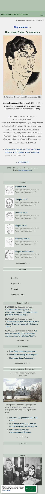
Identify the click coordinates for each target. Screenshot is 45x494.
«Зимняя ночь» (9, 133)
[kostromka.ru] (22, 401)
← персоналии (22, 162)
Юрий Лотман (20, 187)
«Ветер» (9, 129)
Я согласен (30, 489)
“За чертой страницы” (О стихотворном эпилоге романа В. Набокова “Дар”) (21, 333)
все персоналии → (22, 363)
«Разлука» (7, 136)
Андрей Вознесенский (24, 252)
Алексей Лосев (21, 213)
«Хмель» (15, 139)
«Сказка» (7, 139)
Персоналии (21, 27)
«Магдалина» (21, 133)
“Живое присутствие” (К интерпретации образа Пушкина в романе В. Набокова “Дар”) (22, 323)
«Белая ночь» (17, 126)
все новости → (22, 340)
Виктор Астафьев (22, 239)
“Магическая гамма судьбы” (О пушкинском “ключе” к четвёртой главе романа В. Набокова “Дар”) (21, 312)
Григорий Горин (21, 200)
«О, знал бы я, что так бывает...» (22, 142)
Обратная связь (17, 294)
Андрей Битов (21, 226)
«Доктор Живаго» (36, 123)
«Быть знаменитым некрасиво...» (14, 123)
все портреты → (22, 263)
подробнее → (22, 437)
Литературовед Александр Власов (14, 14)
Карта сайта (16, 283)
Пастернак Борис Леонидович (21, 358)
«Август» (7, 126)
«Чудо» (23, 139)
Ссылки (14, 289)
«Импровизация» (34, 139)
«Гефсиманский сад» (30, 129)
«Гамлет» (17, 129)
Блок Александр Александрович (22, 351)
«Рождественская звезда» (31, 136)
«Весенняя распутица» (33, 126)
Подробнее (6, 490)
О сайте (14, 278)
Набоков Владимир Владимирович (23, 354)
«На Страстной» (35, 133)
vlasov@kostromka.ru (25, 170)
